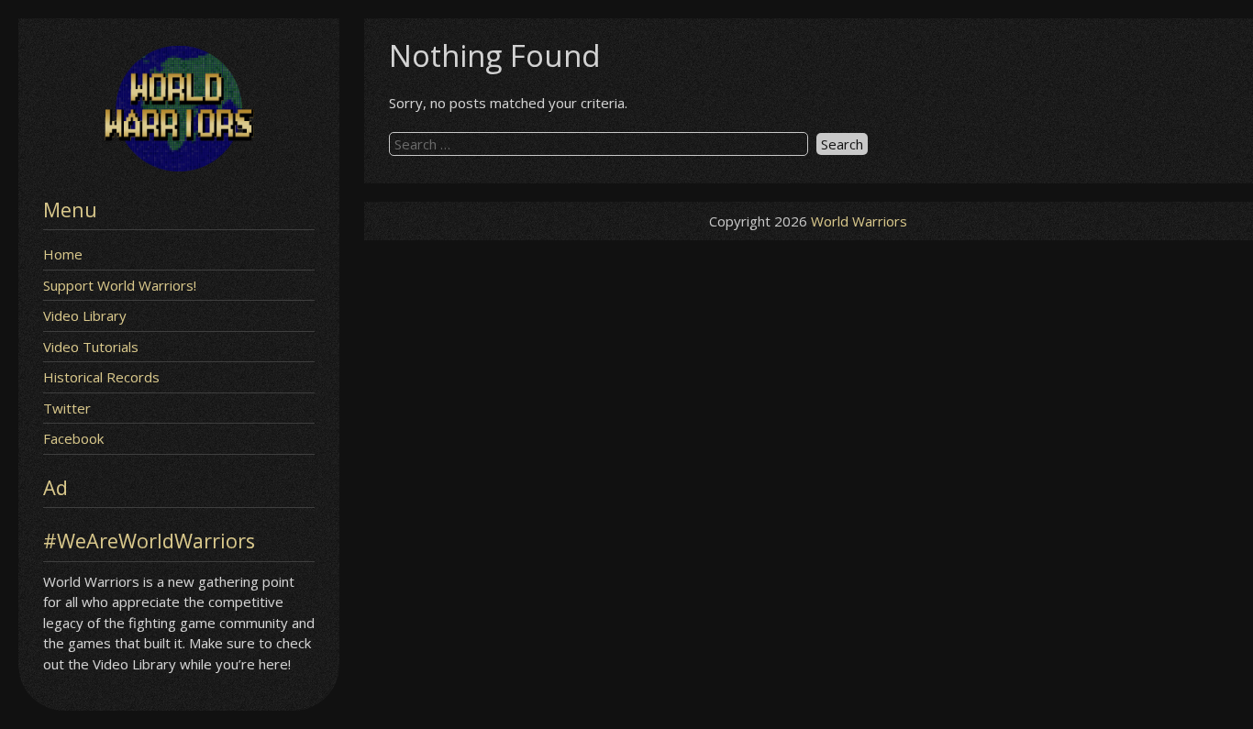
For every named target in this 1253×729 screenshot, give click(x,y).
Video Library (85, 315)
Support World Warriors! (119, 285)
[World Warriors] (179, 166)
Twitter (67, 408)
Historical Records (101, 377)
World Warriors (859, 221)
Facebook (73, 438)
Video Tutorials (91, 346)
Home (63, 254)
